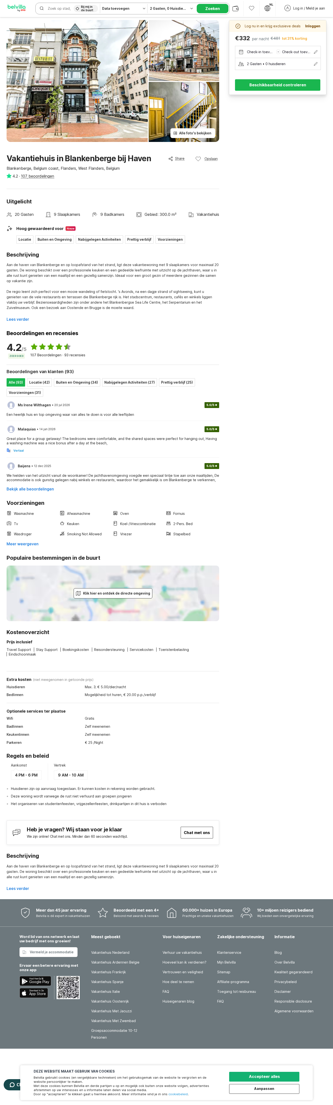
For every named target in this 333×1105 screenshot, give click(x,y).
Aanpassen (264, 1088)
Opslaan (211, 159)
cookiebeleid (178, 1094)
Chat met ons (197, 832)
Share (180, 158)
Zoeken (212, 8)
